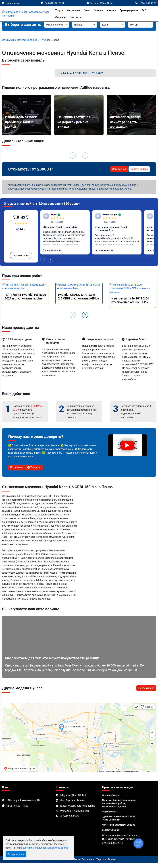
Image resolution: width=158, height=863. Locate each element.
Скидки (111, 10)
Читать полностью (52, 250)
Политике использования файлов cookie (44, 847)
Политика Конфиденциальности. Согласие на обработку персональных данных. (119, 803)
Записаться (119, 169)
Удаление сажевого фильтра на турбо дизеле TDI (118, 818)
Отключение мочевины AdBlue (19, 39)
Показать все (146, 688)
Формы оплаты (110, 811)
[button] (85, 315)
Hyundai (45, 39)
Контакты (75, 17)
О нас (87, 10)
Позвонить (16, 467)
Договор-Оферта (111, 795)
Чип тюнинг (73, 10)
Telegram (35, 467)
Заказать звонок (111, 830)
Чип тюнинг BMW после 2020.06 (118, 825)
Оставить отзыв (21, 255)
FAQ (144, 10)
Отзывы (99, 10)
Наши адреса (12, 3)
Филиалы (60, 17)
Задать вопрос (139, 169)
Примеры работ (129, 10)
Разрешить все (16, 854)
